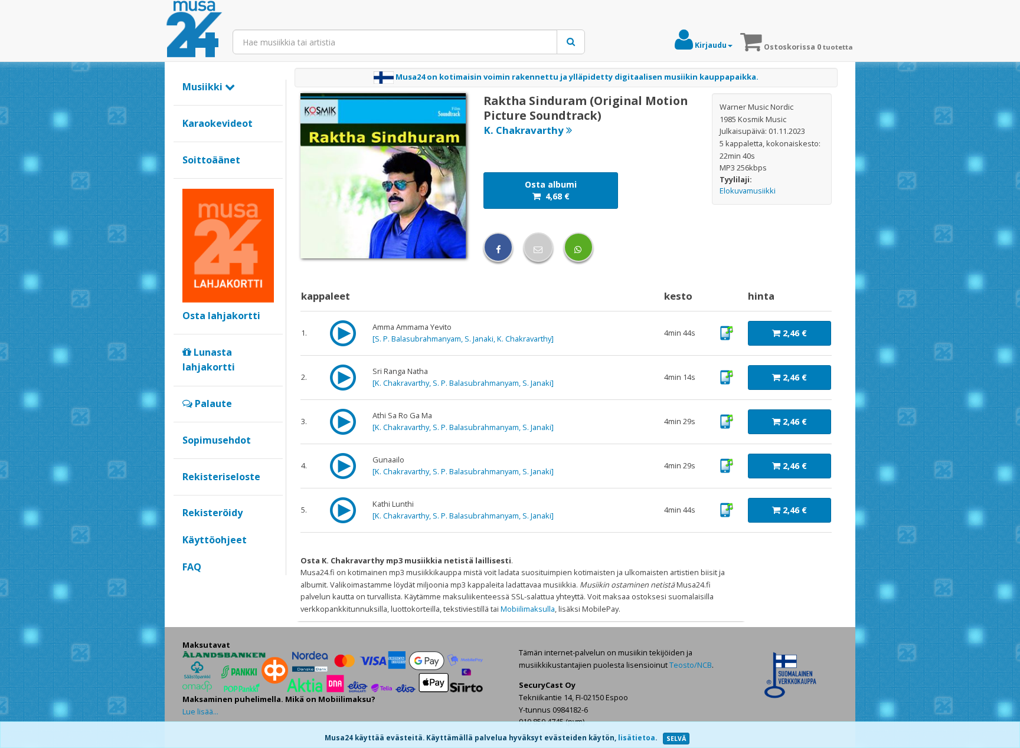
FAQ (191, 566)
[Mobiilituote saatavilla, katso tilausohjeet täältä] (726, 332)
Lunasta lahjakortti (208, 360)
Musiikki (203, 86)
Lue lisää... (200, 711)
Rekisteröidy (212, 512)
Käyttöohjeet (214, 539)
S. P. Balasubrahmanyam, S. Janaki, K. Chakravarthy (463, 338)
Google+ (189, 587)
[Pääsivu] (194, 29)
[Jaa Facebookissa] (498, 247)
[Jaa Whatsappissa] (578, 247)
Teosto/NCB (690, 665)
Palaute (212, 403)
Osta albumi (551, 190)
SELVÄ (676, 738)
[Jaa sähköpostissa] (538, 247)
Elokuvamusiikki (748, 190)
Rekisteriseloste (221, 476)
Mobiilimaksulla (528, 608)
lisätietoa (636, 737)
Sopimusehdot (216, 440)
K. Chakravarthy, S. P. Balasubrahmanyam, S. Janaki (463, 383)
